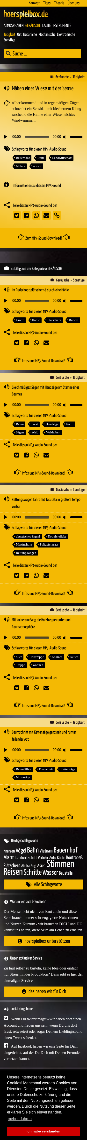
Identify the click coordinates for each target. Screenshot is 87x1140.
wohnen (38, 665)
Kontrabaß (74, 857)
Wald (35, 432)
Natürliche (30, 35)
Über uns (74, 3)
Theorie (59, 3)
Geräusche (33, 26)
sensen (37, 166)
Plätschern (54, 320)
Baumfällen (23, 769)
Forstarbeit (46, 769)
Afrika (25, 866)
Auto (52, 858)
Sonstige (9, 40)
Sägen (20, 432)
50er (19, 657)
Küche (61, 858)
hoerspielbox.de (26, 14)
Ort (19, 35)
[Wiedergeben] (5, 137)
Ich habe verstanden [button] (43, 1131)
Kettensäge (68, 769)
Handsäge (52, 424)
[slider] (77, 136)
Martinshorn (24, 544)
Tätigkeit (9, 35)
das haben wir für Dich (47, 991)
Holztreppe (36, 657)
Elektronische (66, 35)
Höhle (36, 320)
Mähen (20, 166)
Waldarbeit (53, 432)
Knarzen (57, 657)
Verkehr (43, 858)
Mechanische (47, 35)
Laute (46, 26)
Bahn (33, 850)
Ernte (40, 158)
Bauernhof (23, 158)
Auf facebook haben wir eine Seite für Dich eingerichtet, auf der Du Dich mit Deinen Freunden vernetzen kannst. (42, 1052)
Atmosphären (13, 26)
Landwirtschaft (62, 158)
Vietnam (46, 851)
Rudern (74, 320)
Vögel (21, 851)
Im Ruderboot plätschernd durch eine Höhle (40, 290)
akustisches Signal (28, 536)
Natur (69, 424)
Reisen (13, 872)
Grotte (20, 320)
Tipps (47, 3)
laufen (74, 657)
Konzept (34, 3)
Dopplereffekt (57, 536)
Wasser (50, 873)
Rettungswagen (26, 553)
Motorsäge (23, 777)
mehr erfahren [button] (20, 1119)
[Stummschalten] (65, 137)
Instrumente (62, 26)
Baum (20, 424)
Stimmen (60, 864)
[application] (43, 137)
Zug (33, 865)
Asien (41, 865)
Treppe (20, 665)
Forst (34, 424)
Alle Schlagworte (48, 884)
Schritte (33, 872)
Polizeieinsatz (49, 544)
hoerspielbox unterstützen (47, 941)
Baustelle (65, 873)
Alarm (9, 857)
